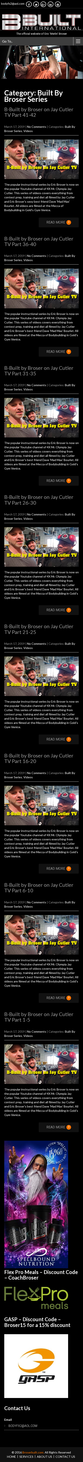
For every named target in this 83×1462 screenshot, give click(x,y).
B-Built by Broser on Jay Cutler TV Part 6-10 (38, 887)
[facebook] (29, 4)
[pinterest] (58, 4)
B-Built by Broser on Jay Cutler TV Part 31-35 (38, 370)
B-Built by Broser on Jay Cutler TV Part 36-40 (38, 241)
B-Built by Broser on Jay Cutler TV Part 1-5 (38, 1017)
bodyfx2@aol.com (12, 3)
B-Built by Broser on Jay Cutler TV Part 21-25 (38, 629)
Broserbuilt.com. (33, 1452)
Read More (58, 222)
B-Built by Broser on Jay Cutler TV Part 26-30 (38, 499)
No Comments (36, 126)
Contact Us (65, 1456)
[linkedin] (50, 4)
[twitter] (36, 4)
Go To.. (7, 41)
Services (26, 1456)
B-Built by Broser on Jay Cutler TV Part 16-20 (38, 758)
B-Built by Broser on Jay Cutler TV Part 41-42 (38, 112)
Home (11, 1456)
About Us (44, 1456)
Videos (28, 131)
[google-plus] (43, 4)
